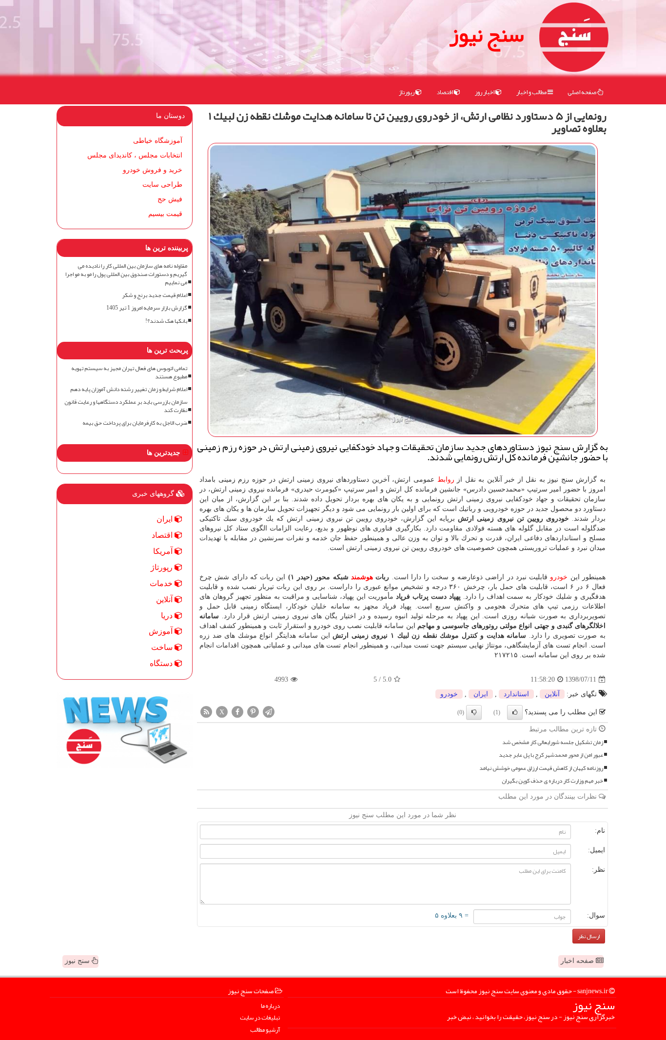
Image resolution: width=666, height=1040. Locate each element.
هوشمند (362, 577)
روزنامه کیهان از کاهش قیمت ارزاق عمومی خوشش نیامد (541, 768)
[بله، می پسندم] (515, 712)
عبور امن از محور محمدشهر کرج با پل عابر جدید (551, 755)
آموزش (162, 631)
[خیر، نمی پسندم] (474, 712)
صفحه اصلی (582, 92)
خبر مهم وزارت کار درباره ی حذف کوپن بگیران (552, 780)
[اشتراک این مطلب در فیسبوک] (237, 711)
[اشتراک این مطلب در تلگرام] (268, 711)
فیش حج (169, 199)
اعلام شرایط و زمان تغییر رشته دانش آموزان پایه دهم (128, 389)
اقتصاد (445, 92)
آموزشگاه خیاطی (157, 140)
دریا (168, 615)
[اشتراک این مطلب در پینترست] (253, 711)
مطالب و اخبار (532, 92)
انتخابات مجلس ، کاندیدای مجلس (134, 155)
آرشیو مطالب (265, 1030)
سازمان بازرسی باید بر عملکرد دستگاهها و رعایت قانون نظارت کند (125, 406)
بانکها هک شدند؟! (166, 321)
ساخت (163, 647)
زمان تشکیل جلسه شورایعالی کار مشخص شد (552, 742)
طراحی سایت (162, 184)
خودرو (559, 577)
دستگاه (162, 663)
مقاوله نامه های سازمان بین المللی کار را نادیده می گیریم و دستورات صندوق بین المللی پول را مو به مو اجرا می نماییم (126, 274)
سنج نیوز (486, 34)
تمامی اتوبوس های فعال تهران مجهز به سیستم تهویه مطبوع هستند (129, 372)
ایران (480, 694)
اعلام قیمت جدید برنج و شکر (154, 295)
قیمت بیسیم (165, 213)
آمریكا (164, 551)
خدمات (162, 583)
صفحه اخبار (578, 960)
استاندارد (516, 694)
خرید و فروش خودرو (152, 170)
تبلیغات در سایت (260, 1017)
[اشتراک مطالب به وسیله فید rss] (206, 711)
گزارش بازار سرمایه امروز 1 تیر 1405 (146, 308)
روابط (445, 479)
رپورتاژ (407, 92)
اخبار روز (485, 92)
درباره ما (270, 1006)
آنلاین (552, 694)
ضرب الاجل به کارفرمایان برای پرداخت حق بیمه (134, 423)
